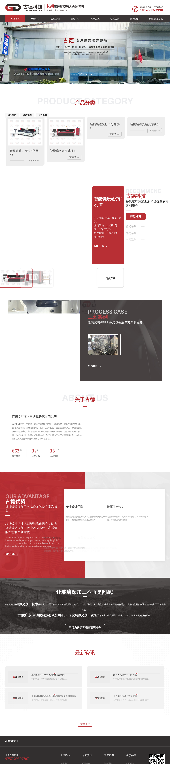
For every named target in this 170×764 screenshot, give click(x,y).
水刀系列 (42, 115)
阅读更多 (85, 734)
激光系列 (12, 115)
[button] (78, 74)
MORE (100, 253)
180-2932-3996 (151, 10)
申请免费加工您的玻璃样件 (85, 638)
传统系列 (27, 115)
